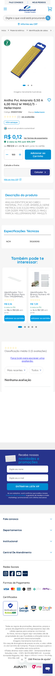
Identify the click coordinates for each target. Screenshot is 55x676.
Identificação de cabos (38, 30)
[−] (6, 154)
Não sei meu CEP (11, 179)
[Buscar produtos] (48, 18)
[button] (20, 327)
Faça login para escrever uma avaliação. (27, 359)
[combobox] (27, 17)
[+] (20, 154)
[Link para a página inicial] (4, 30)
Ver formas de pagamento (36, 138)
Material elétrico (17, 30)
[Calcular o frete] (40, 172)
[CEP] (27, 170)
